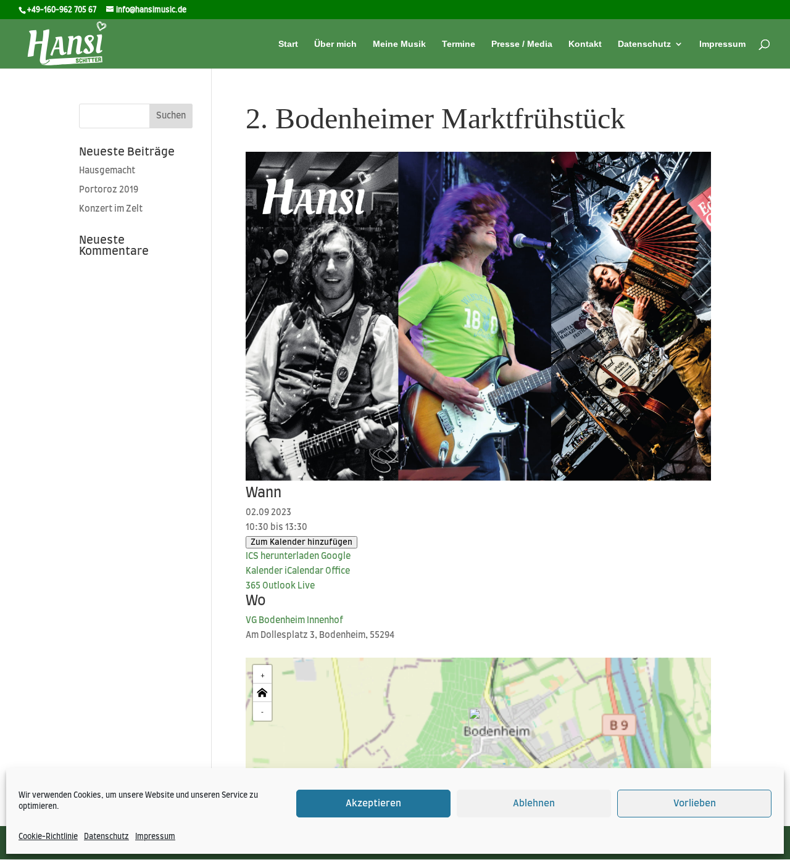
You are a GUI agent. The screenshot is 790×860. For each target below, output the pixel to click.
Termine (458, 44)
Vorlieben (694, 803)
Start (288, 44)
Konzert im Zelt (111, 209)
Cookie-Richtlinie (48, 836)
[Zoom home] (262, 693)
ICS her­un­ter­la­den (282, 556)
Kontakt (585, 44)
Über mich (335, 44)
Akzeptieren (373, 803)
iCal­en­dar (304, 571)
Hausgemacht (107, 171)
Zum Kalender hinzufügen (301, 542)
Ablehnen (534, 803)
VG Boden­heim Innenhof (294, 620)
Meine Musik (399, 44)
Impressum (155, 836)
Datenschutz (106, 836)
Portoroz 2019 (108, 190)
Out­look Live (288, 586)
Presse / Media (521, 44)
